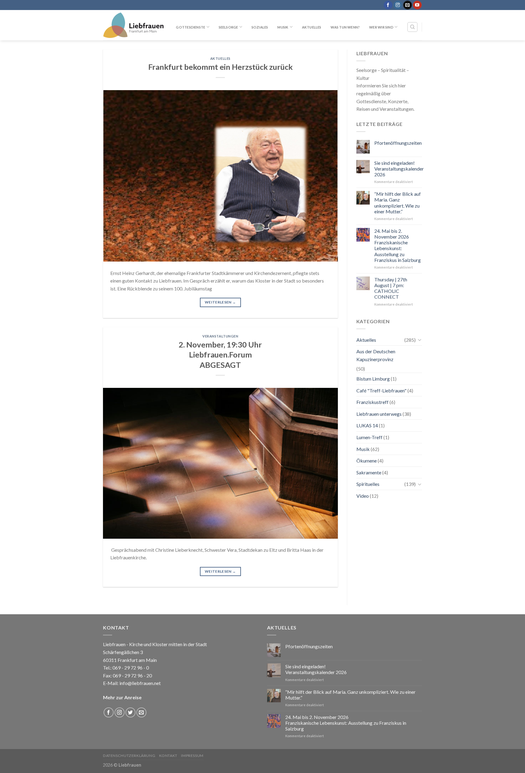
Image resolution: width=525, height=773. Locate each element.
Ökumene (366, 460)
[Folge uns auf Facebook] (388, 5)
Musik (282, 27)
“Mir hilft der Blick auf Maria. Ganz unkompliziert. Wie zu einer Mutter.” (397, 202)
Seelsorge (228, 27)
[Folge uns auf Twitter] (130, 712)
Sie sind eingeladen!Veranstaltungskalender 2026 (399, 168)
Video (362, 496)
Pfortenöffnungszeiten (398, 143)
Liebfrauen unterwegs (379, 414)
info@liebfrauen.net (140, 683)
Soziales (260, 27)
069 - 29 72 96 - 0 (130, 667)
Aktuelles (311, 27)
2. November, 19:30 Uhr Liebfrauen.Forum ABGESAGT (220, 354)
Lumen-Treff (369, 437)
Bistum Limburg (373, 378)
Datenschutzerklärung (129, 755)
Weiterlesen (220, 302)
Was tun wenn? (345, 27)
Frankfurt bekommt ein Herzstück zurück (220, 66)
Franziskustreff (372, 402)
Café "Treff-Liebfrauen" (381, 390)
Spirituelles (367, 484)
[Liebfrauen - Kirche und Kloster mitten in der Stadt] (133, 25)
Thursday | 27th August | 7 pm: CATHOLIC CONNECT (390, 288)
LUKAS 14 (367, 425)
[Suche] (412, 27)
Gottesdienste (190, 27)
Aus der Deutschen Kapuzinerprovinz (375, 355)
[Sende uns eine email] (407, 5)
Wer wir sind (381, 27)
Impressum (192, 755)
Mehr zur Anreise (122, 697)
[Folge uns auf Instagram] (397, 5)
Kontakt (168, 755)
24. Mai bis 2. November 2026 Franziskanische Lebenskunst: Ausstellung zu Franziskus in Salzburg (397, 245)
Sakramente (368, 472)
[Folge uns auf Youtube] (417, 5)
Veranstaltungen (220, 336)
